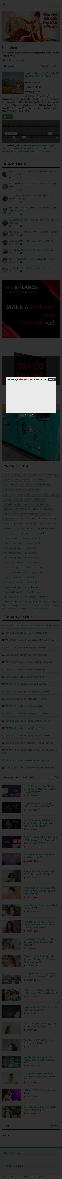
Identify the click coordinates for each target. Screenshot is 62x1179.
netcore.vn (33, 415)
